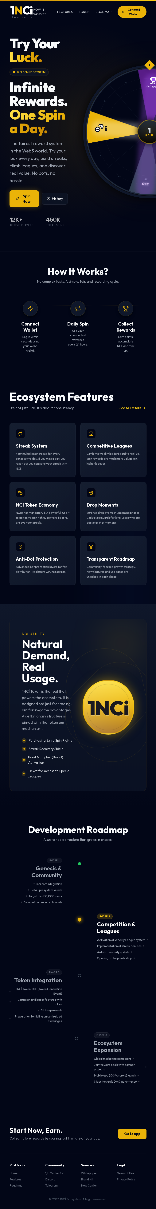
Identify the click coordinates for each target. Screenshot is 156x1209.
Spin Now (26, 199)
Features (65, 12)
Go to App (132, 1134)
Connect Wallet (134, 12)
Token (84, 12)
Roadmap (103, 12)
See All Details (130, 408)
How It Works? (39, 12)
